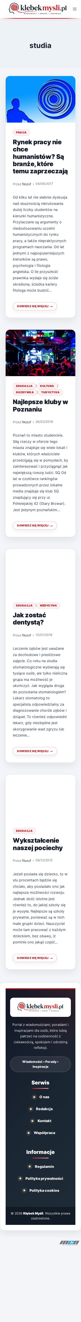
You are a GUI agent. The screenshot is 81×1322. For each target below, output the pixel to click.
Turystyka (50, 392)
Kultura (47, 386)
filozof (26, 184)
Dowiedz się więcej (37, 307)
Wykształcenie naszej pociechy (38, 844)
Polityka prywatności (44, 1178)
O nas (44, 1097)
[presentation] (40, 99)
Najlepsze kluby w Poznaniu (40, 405)
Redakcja (44, 1109)
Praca (21, 132)
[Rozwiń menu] (75, 8)
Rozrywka (25, 392)
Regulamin (44, 1166)
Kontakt (44, 1120)
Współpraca (44, 1132)
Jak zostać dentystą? (29, 618)
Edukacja (24, 386)
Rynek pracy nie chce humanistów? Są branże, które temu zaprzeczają (40, 156)
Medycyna (48, 605)
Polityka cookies (44, 1190)
